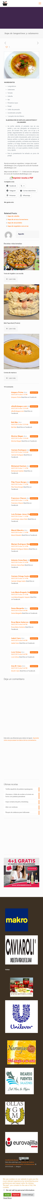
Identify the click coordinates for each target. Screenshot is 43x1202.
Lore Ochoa (16, 652)
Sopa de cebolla (13, 216)
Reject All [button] (16, 1195)
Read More (7, 1198)
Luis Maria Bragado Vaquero (22, 592)
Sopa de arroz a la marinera (18, 219)
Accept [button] (7, 1195)
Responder (34, 392)
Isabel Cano (16, 638)
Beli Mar (14, 422)
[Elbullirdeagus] (5, 3)
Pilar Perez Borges (19, 482)
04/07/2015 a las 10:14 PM (19, 546)
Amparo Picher (17, 392)
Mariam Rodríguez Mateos (22, 544)
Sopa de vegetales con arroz (18, 226)
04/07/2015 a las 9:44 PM (19, 610)
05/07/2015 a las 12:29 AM (19, 408)
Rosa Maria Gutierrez (19, 622)
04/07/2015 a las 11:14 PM (19, 468)
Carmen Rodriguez (19, 450)
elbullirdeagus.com (19, 406)
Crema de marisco (10, 372)
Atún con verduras (12, 807)
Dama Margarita (17, 608)
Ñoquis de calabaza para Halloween (17, 812)
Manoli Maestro (17, 530)
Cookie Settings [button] (27, 1195)
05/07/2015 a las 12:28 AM (19, 438)
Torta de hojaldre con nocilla (13, 273)
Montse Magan (17, 436)
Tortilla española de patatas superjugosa (19, 789)
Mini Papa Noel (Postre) (12, 323)
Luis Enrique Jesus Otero (21, 514)
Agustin (21, 234)
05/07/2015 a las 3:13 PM (19, 394)
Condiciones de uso (11, 1160)
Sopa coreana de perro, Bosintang (17, 802)
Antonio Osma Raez (19, 560)
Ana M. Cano (16, 666)
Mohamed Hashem (18, 466)
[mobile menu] (40, 3)
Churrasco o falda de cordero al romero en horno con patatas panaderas (20, 795)
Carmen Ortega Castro (20, 576)
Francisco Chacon (18, 498)
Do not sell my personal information (20, 1190)
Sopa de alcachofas (15, 223)
